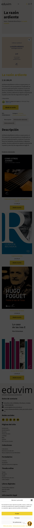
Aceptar (17, 513)
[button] (31, 500)
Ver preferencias (17, 522)
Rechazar (17, 518)
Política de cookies (7, 526)
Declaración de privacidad (19, 526)
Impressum (28, 526)
